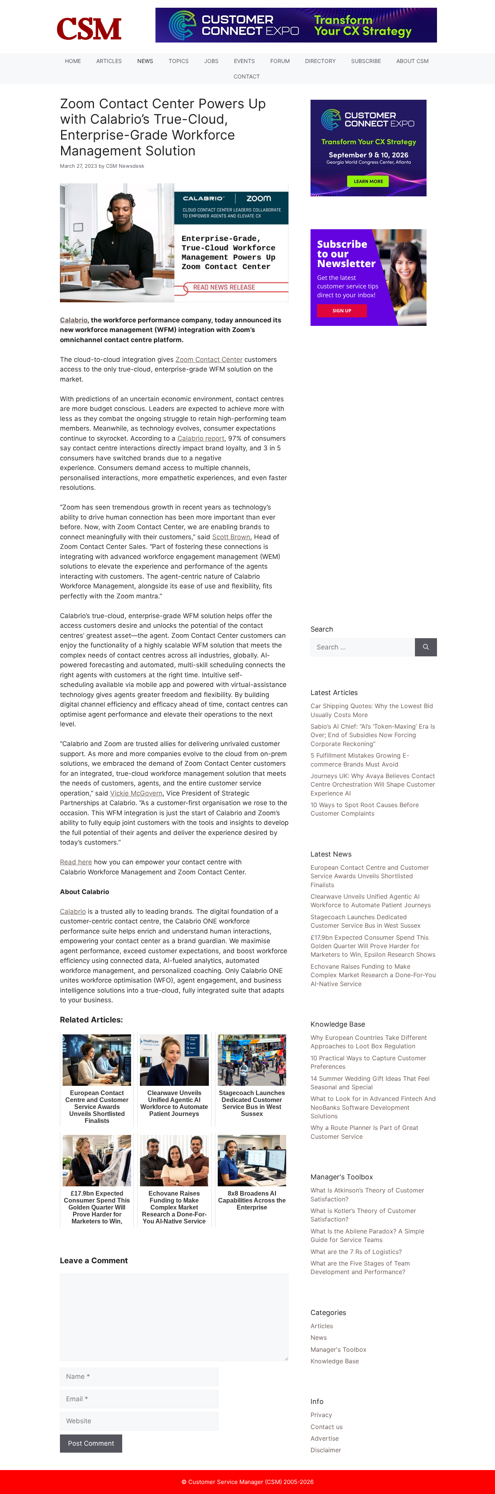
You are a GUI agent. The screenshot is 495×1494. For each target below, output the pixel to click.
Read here (76, 862)
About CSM (412, 61)
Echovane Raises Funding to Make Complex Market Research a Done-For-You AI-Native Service (373, 975)
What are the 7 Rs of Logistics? (356, 1252)
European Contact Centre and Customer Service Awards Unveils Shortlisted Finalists (370, 876)
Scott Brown (231, 537)
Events (244, 61)
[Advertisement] (369, 475)
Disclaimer (326, 1450)
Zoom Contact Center (209, 359)
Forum (280, 61)
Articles (109, 61)
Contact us (327, 1427)
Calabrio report (201, 438)
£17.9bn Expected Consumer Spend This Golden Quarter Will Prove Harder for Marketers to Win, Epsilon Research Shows (373, 946)
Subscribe (366, 61)
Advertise (325, 1438)
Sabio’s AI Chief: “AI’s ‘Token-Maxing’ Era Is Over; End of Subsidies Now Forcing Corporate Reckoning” (373, 735)
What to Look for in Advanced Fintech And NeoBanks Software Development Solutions (373, 1107)
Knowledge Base (335, 1361)
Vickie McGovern (136, 793)
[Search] (426, 647)
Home (73, 61)
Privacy (321, 1415)
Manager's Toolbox (339, 1349)
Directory (320, 61)
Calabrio (73, 320)
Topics (179, 61)
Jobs (211, 61)
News (145, 61)
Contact (247, 76)
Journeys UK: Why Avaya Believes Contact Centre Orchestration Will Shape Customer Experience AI (373, 784)
